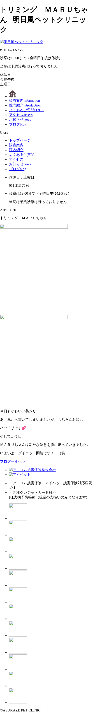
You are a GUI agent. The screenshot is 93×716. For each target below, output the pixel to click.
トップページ (20, 140)
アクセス (21, 115)
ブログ (17, 124)
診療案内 (24, 100)
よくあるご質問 (26, 110)
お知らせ (20, 119)
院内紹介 (25, 105)
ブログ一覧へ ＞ (13, 461)
